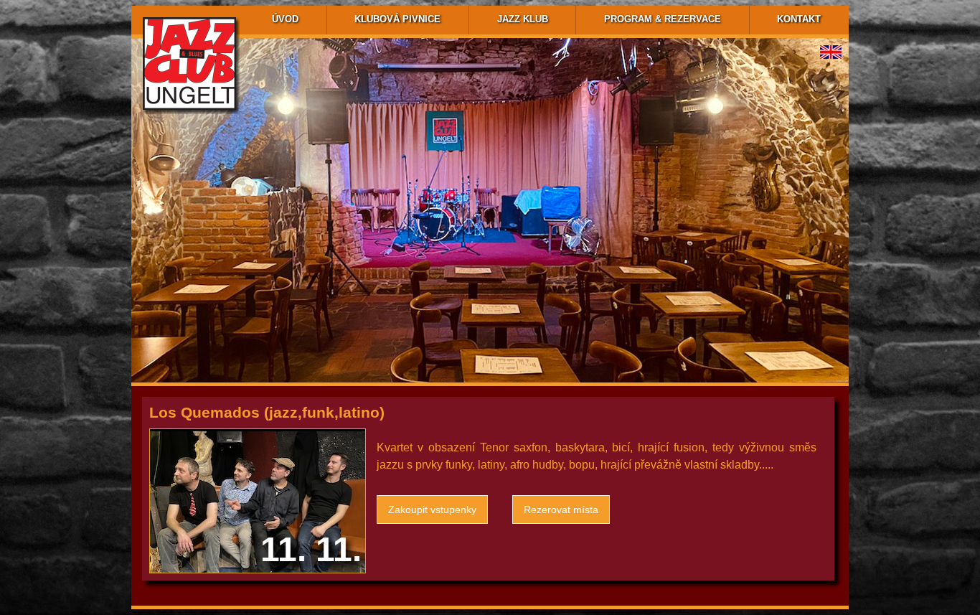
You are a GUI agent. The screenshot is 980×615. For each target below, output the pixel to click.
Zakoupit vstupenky (432, 509)
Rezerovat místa (561, 509)
